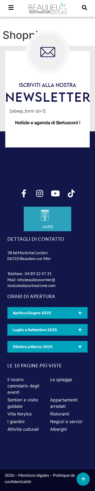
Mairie (47, 227)
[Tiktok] (71, 193)
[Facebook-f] (24, 193)
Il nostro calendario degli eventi (23, 386)
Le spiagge (61, 379)
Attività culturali (23, 429)
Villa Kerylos (19, 413)
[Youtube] (55, 193)
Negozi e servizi (66, 421)
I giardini (16, 421)
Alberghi (58, 429)
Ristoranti (59, 413)
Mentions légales (33, 475)
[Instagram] (40, 193)
